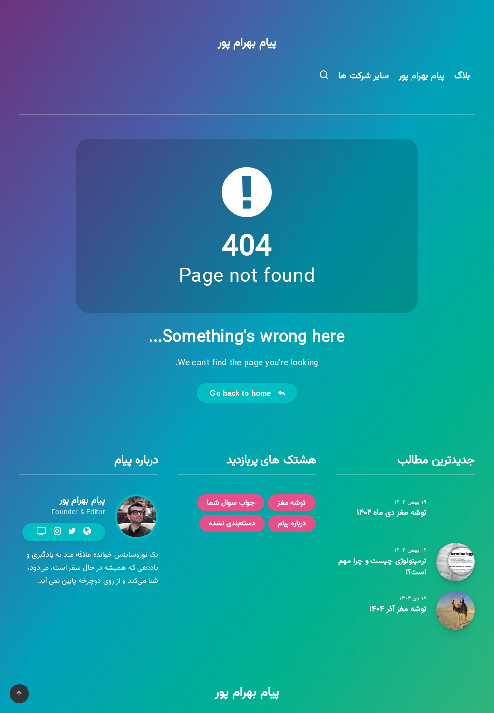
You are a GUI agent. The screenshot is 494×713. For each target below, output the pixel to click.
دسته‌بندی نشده (232, 523)
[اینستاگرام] (57, 531)
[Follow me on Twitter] (72, 532)
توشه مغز (291, 502)
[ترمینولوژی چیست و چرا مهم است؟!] (455, 562)
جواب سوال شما (231, 502)
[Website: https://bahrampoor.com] (87, 532)
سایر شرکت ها (363, 76)
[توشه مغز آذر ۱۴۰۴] (455, 610)
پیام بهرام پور (247, 43)
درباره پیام (292, 523)
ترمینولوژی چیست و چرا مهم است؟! (382, 566)
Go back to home (242, 393)
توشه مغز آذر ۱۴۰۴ (398, 609)
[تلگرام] (42, 531)
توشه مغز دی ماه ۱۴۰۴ (391, 513)
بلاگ (462, 76)
